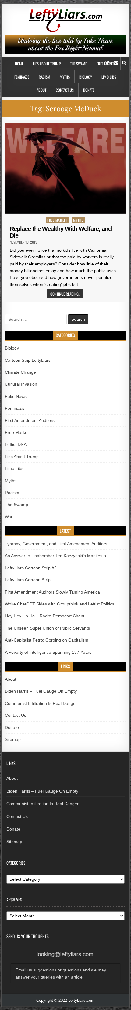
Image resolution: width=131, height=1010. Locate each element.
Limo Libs (108, 77)
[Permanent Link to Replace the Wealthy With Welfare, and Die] (65, 168)
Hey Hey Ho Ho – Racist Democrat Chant (44, 615)
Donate (88, 90)
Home (19, 64)
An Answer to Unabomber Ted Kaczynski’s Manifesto (55, 555)
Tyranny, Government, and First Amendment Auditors (56, 543)
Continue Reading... (65, 294)
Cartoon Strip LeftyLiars (28, 360)
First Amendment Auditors (30, 420)
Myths (65, 77)
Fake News (16, 396)
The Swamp (78, 64)
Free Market (57, 220)
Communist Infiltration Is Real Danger (41, 703)
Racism (44, 77)
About (41, 90)
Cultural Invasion (21, 384)
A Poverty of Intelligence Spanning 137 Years (48, 652)
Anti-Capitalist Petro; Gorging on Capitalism (46, 640)
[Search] (124, 63)
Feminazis (21, 77)
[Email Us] (116, 63)
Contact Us (65, 90)
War (8, 516)
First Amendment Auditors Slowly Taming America (52, 592)
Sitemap (13, 739)
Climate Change (20, 372)
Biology (85, 77)
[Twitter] (107, 63)
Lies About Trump (47, 64)
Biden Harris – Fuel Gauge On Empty (41, 691)
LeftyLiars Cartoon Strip (28, 579)
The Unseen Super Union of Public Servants (47, 628)
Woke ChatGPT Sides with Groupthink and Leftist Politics (59, 603)
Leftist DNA (16, 444)
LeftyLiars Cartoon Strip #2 (31, 567)
